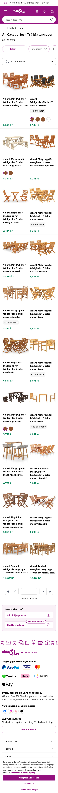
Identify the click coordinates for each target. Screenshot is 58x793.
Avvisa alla (29, 784)
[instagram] (10, 711)
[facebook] (4, 711)
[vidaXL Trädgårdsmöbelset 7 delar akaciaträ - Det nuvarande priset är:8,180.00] (42, 81)
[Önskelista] (44, 11)
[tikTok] (21, 711)
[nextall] (50, 591)
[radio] (32, 119)
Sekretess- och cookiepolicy (23, 772)
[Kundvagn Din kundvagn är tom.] (52, 11)
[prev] (15, 591)
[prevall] (8, 591)
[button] (27, 3)
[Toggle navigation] (5, 11)
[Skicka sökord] (52, 19)
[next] (43, 591)
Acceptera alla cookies (29, 778)
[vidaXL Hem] (19, 11)
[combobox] (29, 19)
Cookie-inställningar (29, 789)
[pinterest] (16, 711)
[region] (29, 775)
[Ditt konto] (36, 11)
